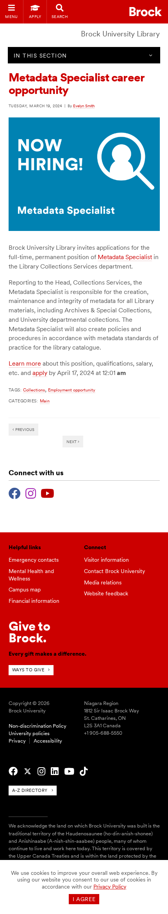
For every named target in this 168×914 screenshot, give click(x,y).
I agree (84, 899)
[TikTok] (84, 771)
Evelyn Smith (84, 105)
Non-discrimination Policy (37, 726)
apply (39, 373)
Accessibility (48, 741)
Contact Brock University (114, 571)
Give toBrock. (29, 631)
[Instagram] (30, 492)
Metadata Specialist (125, 257)
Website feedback (106, 593)
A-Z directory (30, 790)
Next (72, 441)
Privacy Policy (109, 886)
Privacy (17, 741)
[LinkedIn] (55, 771)
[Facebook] (15, 492)
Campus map (25, 589)
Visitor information (106, 559)
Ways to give (28, 669)
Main (45, 401)
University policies (29, 733)
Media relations (103, 582)
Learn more (25, 363)
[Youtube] (47, 492)
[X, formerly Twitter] (27, 771)
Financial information (34, 600)
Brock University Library (120, 33)
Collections (34, 390)
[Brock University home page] (145, 11)
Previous (24, 429)
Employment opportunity (71, 390)
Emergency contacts (34, 559)
